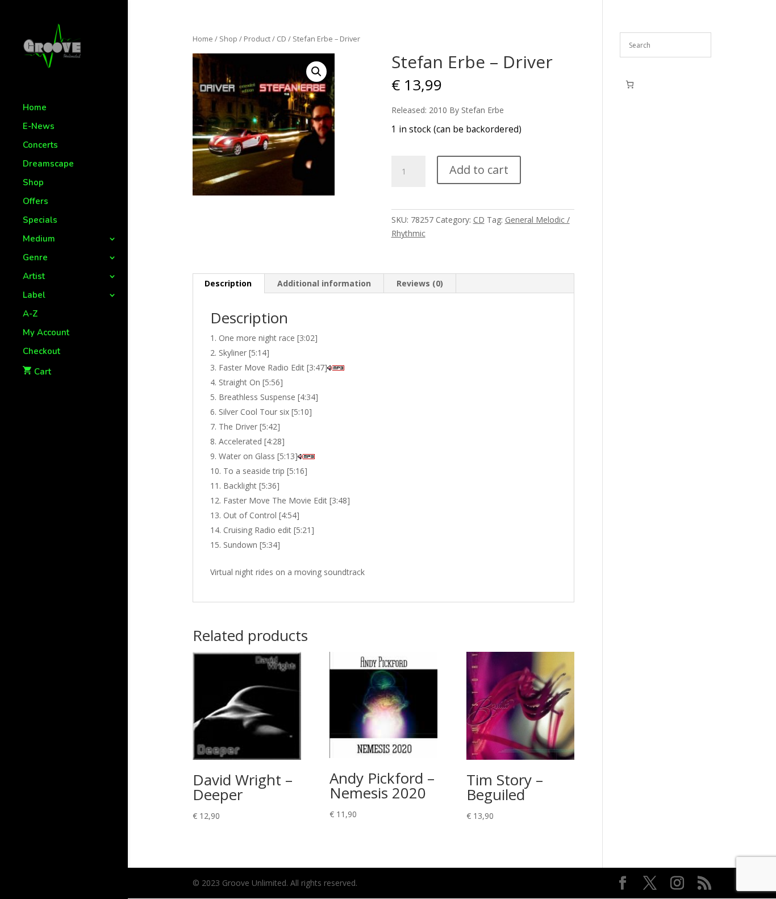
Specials (40, 221)
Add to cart (478, 169)
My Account (46, 333)
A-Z (30, 314)
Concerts (40, 146)
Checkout (41, 352)
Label (34, 296)
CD (281, 39)
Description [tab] (228, 283)
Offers (35, 202)
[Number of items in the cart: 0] (630, 84)
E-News (39, 127)
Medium (39, 239)
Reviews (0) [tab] (420, 283)
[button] (316, 71)
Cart (42, 371)
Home (35, 108)
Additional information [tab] (324, 283)
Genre (35, 258)
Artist (34, 277)
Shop (33, 183)
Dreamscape (48, 164)
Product (257, 39)
